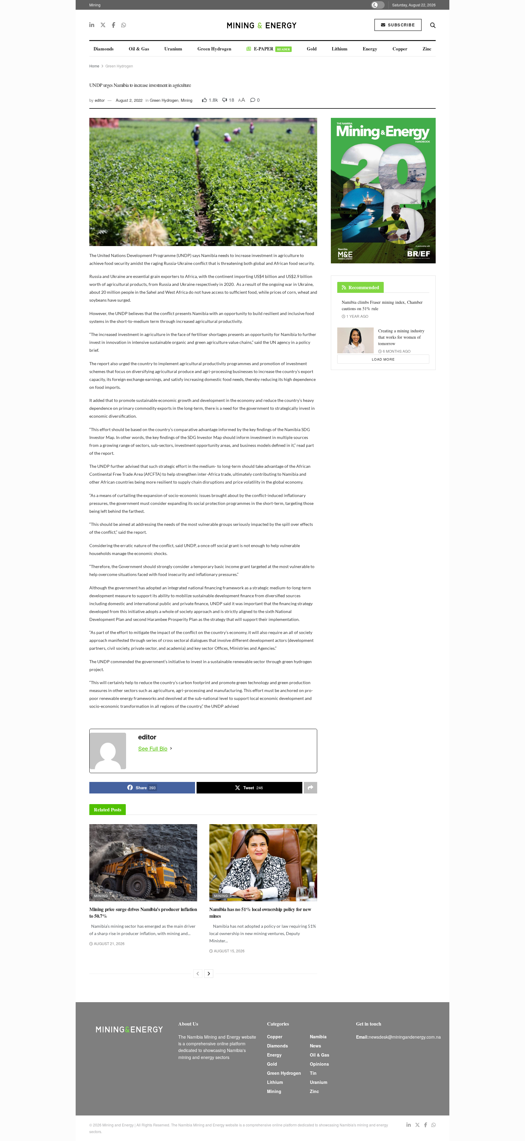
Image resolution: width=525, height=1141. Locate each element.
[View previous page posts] (197, 973)
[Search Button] (433, 25)
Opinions (319, 1064)
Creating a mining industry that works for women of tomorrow (401, 337)
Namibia (318, 1036)
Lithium (340, 48)
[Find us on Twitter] (103, 25)
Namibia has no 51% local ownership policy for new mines (260, 912)
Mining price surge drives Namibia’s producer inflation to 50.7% (143, 912)
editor (100, 100)
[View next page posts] (208, 973)
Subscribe (400, 25)
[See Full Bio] (171, 748)
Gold (312, 48)
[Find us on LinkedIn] (91, 25)
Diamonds (104, 48)
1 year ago (356, 316)
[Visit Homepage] (262, 25)
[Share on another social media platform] (310, 787)
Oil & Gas (139, 48)
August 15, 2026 (229, 950)
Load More (383, 359)
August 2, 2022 (129, 100)
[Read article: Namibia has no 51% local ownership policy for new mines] (263, 862)
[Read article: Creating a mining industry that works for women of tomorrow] (355, 340)
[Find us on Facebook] (113, 25)
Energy (370, 48)
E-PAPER (272, 48)
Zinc (427, 48)
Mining (95, 4)
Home (94, 65)
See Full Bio (152, 748)
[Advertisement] (478, 115)
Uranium (173, 48)
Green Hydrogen (214, 48)
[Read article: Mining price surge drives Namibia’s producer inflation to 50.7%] (143, 862)
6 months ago (396, 351)
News (315, 1046)
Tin (313, 1073)
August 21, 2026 (109, 943)
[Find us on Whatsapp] (123, 25)
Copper (400, 48)
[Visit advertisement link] (383, 190)
